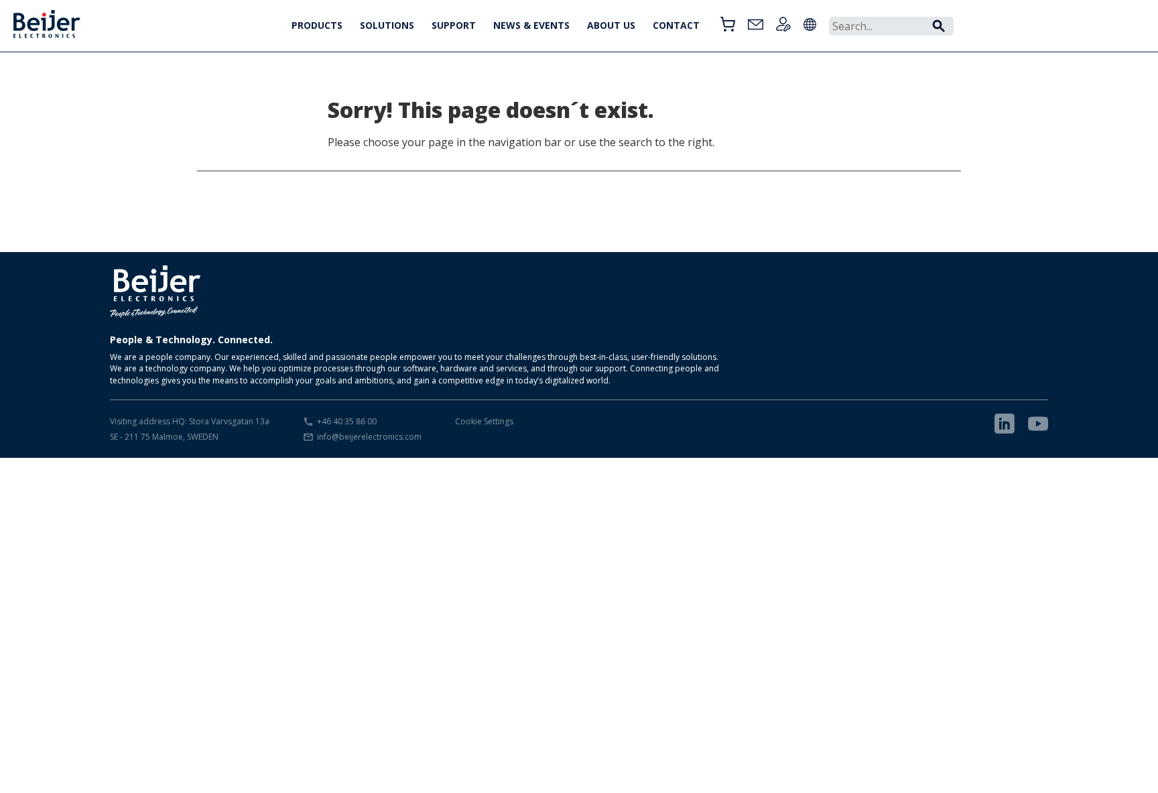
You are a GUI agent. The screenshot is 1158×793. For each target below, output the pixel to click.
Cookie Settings (484, 421)
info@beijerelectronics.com (369, 436)
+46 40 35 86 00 (347, 421)
